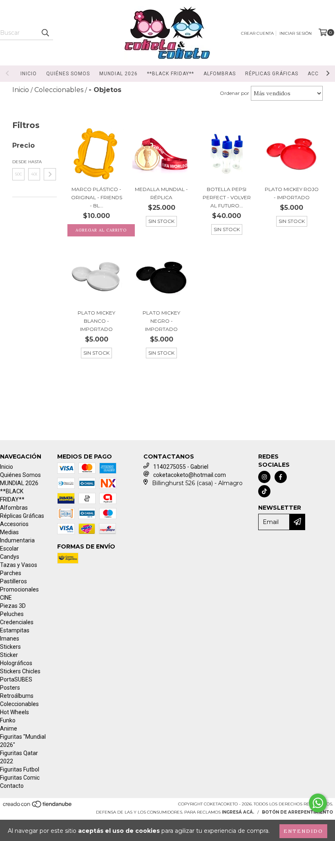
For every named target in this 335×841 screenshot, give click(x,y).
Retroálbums (17, 696)
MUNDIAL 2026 (118, 73)
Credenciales (17, 622)
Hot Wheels (14, 712)
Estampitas (14, 630)
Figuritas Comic (20, 777)
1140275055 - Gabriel (180, 466)
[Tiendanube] (38, 807)
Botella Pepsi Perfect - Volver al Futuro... (227, 197)
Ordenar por (234, 93)
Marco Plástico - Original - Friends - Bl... (96, 197)
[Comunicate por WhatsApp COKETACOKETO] (318, 803)
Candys (9, 556)
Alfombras (219, 73)
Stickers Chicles (20, 671)
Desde (18, 161)
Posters (10, 687)
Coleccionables (19, 704)
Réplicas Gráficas (271, 73)
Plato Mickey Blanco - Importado (96, 321)
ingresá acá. (238, 812)
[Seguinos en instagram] (264, 477)
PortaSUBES (16, 679)
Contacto (12, 786)
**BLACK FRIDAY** (170, 73)
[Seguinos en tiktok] (264, 491)
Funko (8, 720)
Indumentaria (17, 540)
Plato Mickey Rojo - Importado (292, 193)
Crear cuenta (257, 33)
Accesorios (14, 524)
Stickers (10, 646)
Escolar (9, 548)
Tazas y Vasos (18, 565)
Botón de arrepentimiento (297, 812)
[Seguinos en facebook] (281, 477)
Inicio (28, 73)
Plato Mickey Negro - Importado (161, 321)
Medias (9, 532)
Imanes (9, 638)
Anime (8, 728)
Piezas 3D (13, 606)
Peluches (12, 614)
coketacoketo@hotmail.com (189, 475)
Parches (10, 573)
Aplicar (50, 174)
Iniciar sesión (295, 33)
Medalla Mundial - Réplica (161, 193)
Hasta (34, 161)
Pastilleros (13, 581)
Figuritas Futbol (19, 769)
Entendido (303, 831)
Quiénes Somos (68, 73)
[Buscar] (45, 32)
